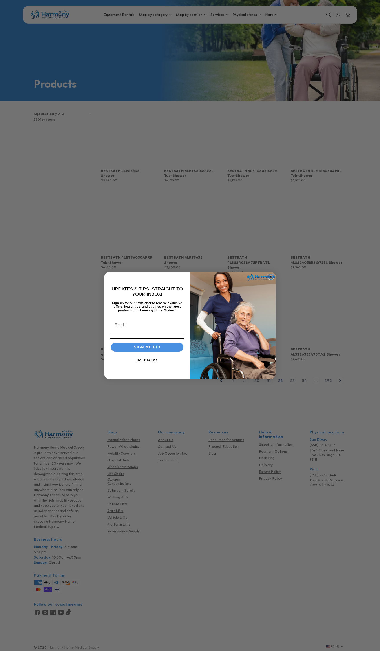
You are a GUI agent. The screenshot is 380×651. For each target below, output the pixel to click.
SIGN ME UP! (147, 347)
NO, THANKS (147, 360)
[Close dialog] (271, 276)
